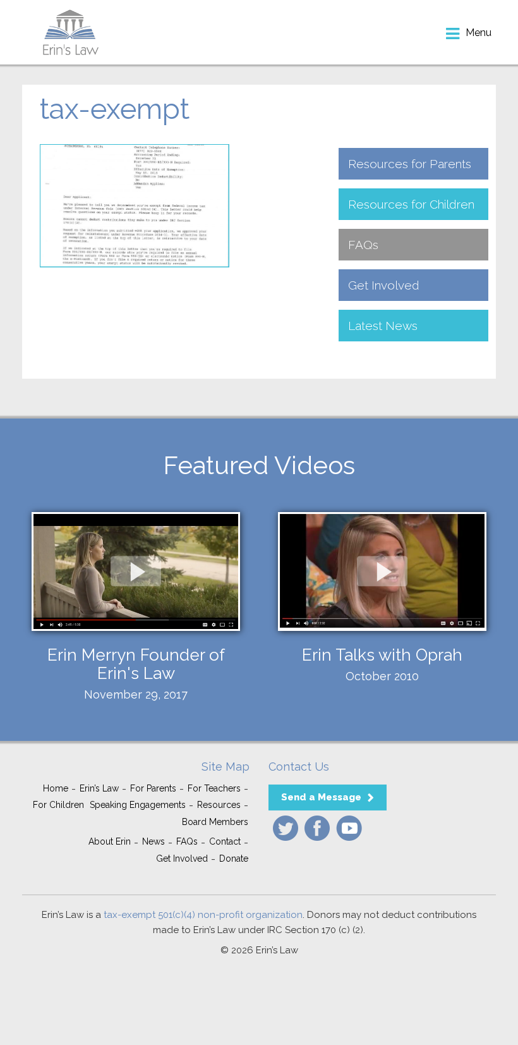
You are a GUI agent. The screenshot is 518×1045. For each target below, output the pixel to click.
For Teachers (214, 788)
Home (55, 788)
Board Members (215, 822)
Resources (219, 805)
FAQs (363, 245)
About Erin (109, 841)
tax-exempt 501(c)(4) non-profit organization (203, 914)
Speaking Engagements (138, 805)
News (153, 841)
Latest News (383, 326)
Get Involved (383, 285)
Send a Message (321, 797)
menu (478, 33)
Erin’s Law (99, 788)
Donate (233, 858)
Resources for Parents (409, 164)
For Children (58, 805)
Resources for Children (411, 204)
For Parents (153, 788)
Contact (225, 841)
